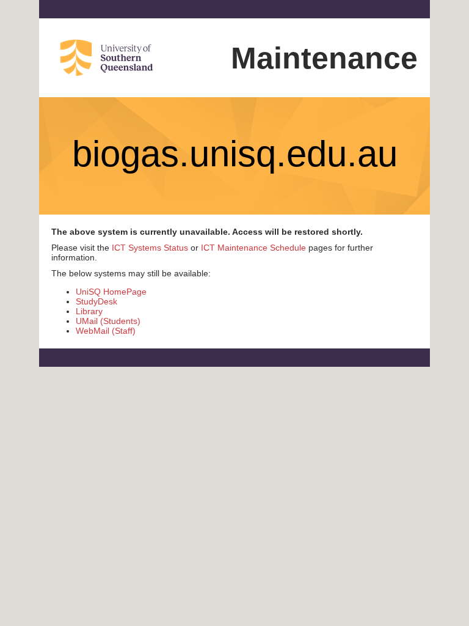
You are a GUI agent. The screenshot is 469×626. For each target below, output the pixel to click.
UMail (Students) (108, 321)
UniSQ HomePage (111, 291)
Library (89, 311)
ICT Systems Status (150, 247)
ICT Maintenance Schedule (253, 247)
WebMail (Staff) (106, 331)
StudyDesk (96, 301)
